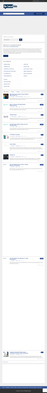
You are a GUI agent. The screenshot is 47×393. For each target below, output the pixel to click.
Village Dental (13, 114)
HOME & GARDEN (27, 71)
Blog (15, 387)
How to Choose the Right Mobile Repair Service (17, 105)
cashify (16, 106)
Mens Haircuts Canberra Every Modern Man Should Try (19, 95)
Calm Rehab (13, 144)
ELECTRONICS (6, 73)
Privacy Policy (25, 387)
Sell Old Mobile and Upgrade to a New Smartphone (19, 259)
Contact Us (19, 387)
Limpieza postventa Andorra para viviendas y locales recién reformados (19, 353)
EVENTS (25, 64)
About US (39, 387)
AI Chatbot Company (15, 134)
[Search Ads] (20, 40)
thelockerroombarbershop (19, 96)
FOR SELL (25, 66)
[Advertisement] (23, 25)
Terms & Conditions (33, 387)
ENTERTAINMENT (7, 75)
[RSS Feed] (3, 0)
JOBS (25, 75)
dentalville (19, 116)
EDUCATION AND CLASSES (9, 71)
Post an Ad (39, 13)
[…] (25, 99)
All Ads (12, 387)
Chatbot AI (12, 154)
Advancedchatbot (18, 136)
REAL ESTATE (6, 81)
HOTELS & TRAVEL (27, 73)
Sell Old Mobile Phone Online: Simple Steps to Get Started (19, 165)
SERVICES (13, 96)
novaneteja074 (17, 354)
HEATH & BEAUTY (14, 116)
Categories (8, 387)
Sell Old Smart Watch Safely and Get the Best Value (19, 125)
